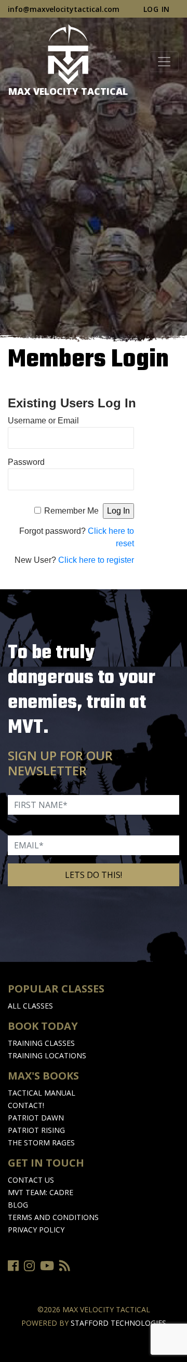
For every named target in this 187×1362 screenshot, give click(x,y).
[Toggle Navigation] (164, 61)
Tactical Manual (41, 1093)
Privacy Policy (36, 1230)
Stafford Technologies (118, 1323)
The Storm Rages (41, 1142)
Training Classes (41, 1043)
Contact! (26, 1105)
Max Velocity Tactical (68, 91)
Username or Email (43, 420)
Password (26, 462)
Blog (18, 1205)
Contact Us (31, 1180)
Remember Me (71, 510)
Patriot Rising (36, 1130)
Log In (156, 9)
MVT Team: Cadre (40, 1192)
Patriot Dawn (36, 1118)
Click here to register (96, 560)
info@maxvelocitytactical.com (63, 9)
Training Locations (47, 1055)
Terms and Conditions (53, 1217)
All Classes (30, 1006)
